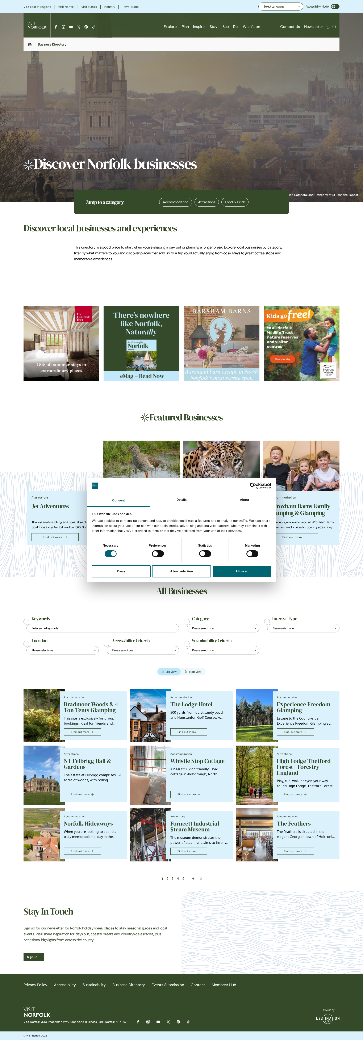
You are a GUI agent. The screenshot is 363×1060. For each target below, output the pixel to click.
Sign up (32, 957)
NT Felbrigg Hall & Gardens (87, 764)
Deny (121, 571)
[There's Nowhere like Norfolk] (141, 343)
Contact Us (290, 26)
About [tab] (244, 499)
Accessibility (65, 985)
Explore (170, 26)
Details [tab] (181, 499)
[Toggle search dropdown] (334, 27)
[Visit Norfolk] (37, 25)
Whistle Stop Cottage (197, 761)
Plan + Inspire (193, 26)
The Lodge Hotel (191, 704)
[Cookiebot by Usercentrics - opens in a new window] (253, 486)
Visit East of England (37, 7)
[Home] (30, 44)
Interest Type (284, 619)
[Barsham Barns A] (221, 343)
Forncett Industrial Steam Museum (194, 826)
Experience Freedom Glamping (303, 707)
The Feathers (294, 823)
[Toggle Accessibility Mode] (335, 6)
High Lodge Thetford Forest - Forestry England (304, 767)
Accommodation (175, 202)
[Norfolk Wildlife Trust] (301, 343)
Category (200, 619)
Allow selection (181, 571)
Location (39, 641)
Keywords (41, 619)
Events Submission (168, 985)
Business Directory (128, 985)
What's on (251, 26)
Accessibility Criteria (131, 641)
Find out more (52, 537)
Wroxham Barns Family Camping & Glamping (300, 510)
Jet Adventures (50, 506)
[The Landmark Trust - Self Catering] (61, 343)
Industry (109, 7)
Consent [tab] (118, 500)
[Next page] (193, 878)
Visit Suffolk (89, 7)
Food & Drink (235, 202)
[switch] (158, 553)
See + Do (230, 26)
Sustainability (94, 985)
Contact (198, 985)
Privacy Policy (35, 985)
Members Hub (224, 985)
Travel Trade (130, 7)
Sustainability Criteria (211, 641)
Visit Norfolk (66, 7)
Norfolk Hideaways (88, 823)
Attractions (206, 202)
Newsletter (313, 26)
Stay (213, 26)
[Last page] (200, 878)
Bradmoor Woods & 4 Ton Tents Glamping (91, 707)
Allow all (241, 571)
